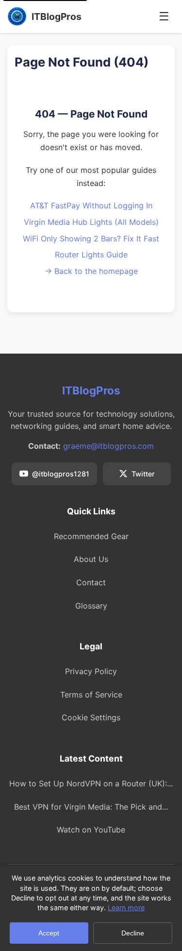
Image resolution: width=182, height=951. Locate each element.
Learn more (126, 907)
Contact (91, 582)
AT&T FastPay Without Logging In (91, 205)
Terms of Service (91, 694)
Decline (132, 933)
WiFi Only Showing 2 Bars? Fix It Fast (91, 238)
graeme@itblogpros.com (108, 446)
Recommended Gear (91, 536)
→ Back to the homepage (91, 271)
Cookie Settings (91, 717)
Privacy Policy (91, 671)
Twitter (143, 474)
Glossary (91, 606)
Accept (48, 933)
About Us (91, 559)
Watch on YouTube (91, 829)
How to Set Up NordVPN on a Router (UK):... (91, 783)
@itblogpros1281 (60, 474)
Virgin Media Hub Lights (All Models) (91, 222)
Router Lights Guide (91, 254)
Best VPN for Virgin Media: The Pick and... (91, 807)
